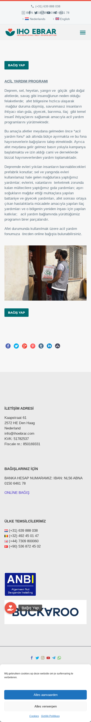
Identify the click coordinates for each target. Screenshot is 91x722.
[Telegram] (55, 12)
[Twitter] (36, 12)
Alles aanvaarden (46, 695)
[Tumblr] (41, 346)
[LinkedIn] (49, 346)
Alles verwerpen (45, 706)
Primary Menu (83, 32)
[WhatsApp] (61, 12)
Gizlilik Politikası (50, 716)
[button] (11, 608)
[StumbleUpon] (57, 346)
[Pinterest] (32, 346)
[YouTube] (49, 12)
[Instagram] (42, 12)
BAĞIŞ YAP (16, 65)
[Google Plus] (24, 346)
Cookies (34, 716)
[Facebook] (29, 12)
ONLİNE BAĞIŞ (16, 493)
